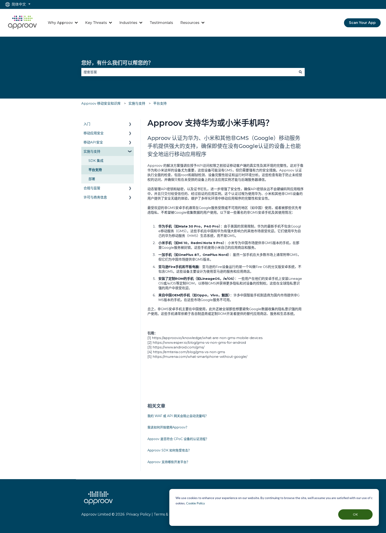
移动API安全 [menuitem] (93, 142)
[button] (130, 124)
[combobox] (188, 72)
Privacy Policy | (139, 514)
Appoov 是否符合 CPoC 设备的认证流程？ (178, 439)
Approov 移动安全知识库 (101, 103)
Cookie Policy (195, 503)
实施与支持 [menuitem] (92, 151)
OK (355, 514)
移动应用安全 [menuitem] (94, 133)
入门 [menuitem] (87, 124)
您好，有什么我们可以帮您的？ (117, 63)
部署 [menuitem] (91, 179)
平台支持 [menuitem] (95, 170)
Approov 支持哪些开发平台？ (168, 462)
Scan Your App (362, 23)
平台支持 (160, 103)
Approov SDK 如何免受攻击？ (169, 450)
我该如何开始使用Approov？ (168, 427)
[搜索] (300, 72)
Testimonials (161, 23)
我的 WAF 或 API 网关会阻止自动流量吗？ (177, 416)
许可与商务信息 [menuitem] (95, 197)
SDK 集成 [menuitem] (95, 160)
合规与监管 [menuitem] (92, 188)
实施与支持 (136, 103)
